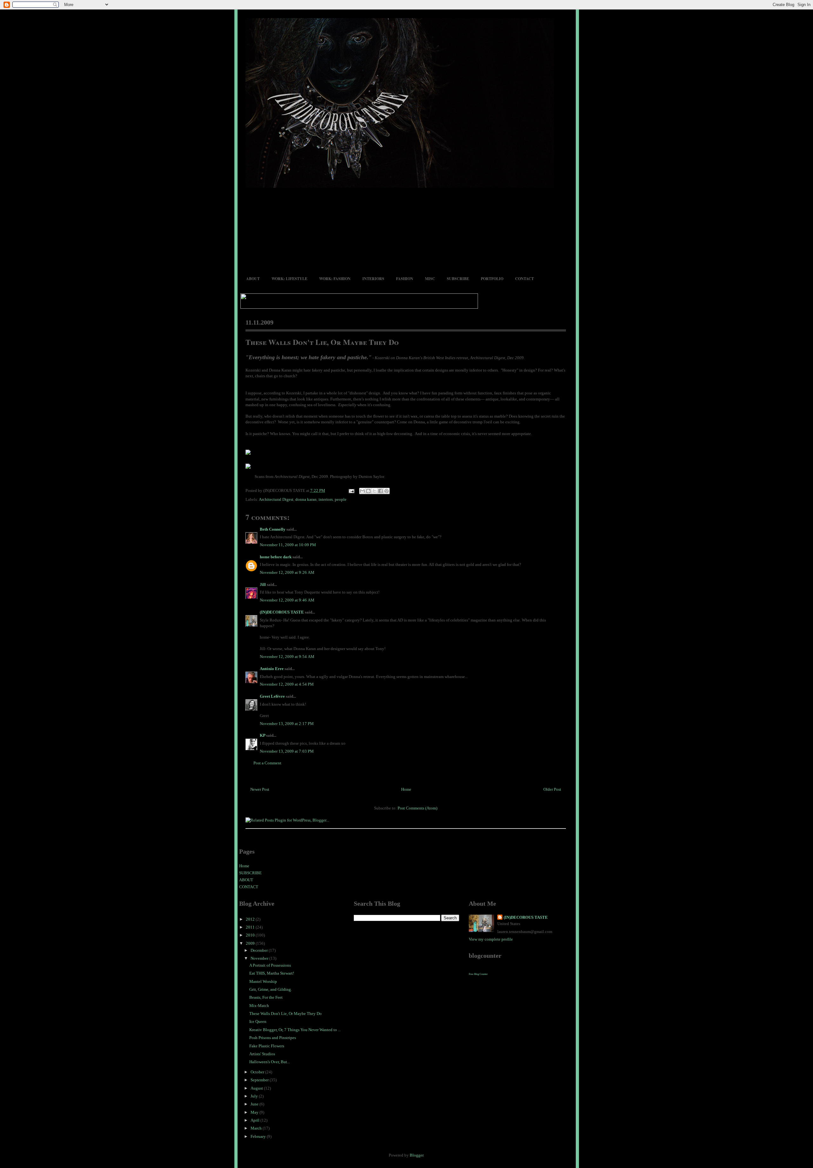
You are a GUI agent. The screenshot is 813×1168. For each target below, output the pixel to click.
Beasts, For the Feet (266, 997)
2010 (251, 935)
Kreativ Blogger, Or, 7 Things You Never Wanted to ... (295, 1029)
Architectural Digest (276, 499)
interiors (326, 499)
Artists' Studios (262, 1053)
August (257, 1088)
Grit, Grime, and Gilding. (270, 989)
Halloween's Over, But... (269, 1061)
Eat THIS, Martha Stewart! (271, 973)
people (340, 499)
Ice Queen (257, 1021)
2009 (251, 943)
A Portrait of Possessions (270, 965)
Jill (263, 584)
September (260, 1079)
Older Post (552, 789)
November (260, 958)
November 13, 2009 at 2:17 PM (287, 723)
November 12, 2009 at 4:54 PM (287, 684)
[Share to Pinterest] (386, 491)
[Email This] (362, 491)
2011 (251, 927)
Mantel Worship (263, 981)
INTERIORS (373, 278)
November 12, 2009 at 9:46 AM (287, 600)
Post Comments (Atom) (417, 808)
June (255, 1104)
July (255, 1096)
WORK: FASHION (335, 278)
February (259, 1136)
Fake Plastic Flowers (266, 1046)
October (258, 1072)
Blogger (416, 1155)
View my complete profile (491, 939)
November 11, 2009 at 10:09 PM (288, 544)
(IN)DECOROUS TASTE (282, 612)
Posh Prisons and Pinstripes (272, 1037)
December (260, 950)
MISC (430, 278)
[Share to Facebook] (380, 491)
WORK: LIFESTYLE (289, 278)
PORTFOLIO (492, 278)
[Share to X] (374, 491)
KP (262, 735)
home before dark (276, 556)
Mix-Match (259, 1005)
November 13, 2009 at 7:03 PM (287, 751)
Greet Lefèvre (272, 696)
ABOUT (253, 278)
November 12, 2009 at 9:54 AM (287, 656)
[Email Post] (351, 490)
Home (406, 789)
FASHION (404, 278)
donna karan (306, 499)
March (257, 1128)
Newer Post (259, 789)
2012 (251, 919)
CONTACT (524, 278)
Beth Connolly (273, 529)
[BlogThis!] (368, 491)
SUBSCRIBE (458, 278)
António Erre (272, 668)
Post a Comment (267, 763)
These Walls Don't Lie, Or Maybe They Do (322, 341)
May (255, 1112)
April (255, 1120)
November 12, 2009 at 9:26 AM (287, 572)
